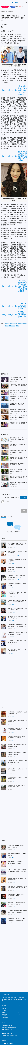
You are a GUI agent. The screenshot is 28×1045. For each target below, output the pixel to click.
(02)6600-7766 (8, 1029)
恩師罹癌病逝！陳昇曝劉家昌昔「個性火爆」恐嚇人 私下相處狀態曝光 (4, 411)
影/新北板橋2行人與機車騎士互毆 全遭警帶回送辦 (3, 722)
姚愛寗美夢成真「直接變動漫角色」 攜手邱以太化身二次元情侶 (3, 864)
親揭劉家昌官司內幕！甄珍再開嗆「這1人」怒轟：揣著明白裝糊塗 (4, 385)
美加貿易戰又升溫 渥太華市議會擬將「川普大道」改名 (3, 618)
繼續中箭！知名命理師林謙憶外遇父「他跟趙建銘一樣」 (4, 484)
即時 (17, 6)
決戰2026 (13, 6)
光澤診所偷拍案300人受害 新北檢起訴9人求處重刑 (3, 771)
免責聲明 (4, 1016)
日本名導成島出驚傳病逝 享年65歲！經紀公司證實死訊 (3, 896)
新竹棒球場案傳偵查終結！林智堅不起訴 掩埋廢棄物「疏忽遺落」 (3, 635)
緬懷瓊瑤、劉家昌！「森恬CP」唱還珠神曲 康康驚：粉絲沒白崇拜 (4, 405)
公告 (18, 1008)
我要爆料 (19, 1014)
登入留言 (23, 497)
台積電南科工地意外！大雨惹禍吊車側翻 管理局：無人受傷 (3, 763)
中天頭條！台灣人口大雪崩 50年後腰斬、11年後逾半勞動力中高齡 (3, 602)
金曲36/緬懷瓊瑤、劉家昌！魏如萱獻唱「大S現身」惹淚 (4, 379)
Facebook (5, 1043)
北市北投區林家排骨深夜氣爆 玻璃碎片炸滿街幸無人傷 (3, 714)
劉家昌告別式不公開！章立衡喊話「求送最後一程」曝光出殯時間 (4, 424)
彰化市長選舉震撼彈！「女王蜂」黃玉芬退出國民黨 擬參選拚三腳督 (3, 545)
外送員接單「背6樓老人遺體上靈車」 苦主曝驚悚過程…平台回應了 (3, 578)
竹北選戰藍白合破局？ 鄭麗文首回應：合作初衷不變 (3, 643)
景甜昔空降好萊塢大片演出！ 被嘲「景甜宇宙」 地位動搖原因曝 (3, 921)
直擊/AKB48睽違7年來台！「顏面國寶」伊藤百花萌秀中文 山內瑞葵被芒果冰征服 (3, 872)
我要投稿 (19, 1016)
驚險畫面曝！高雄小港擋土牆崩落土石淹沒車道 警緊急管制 (3, 787)
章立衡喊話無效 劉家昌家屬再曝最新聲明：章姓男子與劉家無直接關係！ (4, 417)
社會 (13, 716)
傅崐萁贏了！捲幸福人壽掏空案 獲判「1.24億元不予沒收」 (3, 610)
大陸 (14, 571)
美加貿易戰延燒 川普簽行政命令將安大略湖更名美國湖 (3, 651)
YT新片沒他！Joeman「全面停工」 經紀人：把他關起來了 (3, 847)
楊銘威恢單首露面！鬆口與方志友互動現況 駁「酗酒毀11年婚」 (4, 439)
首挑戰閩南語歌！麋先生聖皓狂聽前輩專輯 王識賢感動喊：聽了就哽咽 (3, 888)
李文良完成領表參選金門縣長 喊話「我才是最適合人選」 (3, 594)
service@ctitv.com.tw (12, 1035)
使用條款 (4, 1012)
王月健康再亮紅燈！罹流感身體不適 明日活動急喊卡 (3, 880)
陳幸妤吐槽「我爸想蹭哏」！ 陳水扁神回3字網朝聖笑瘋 (4, 471)
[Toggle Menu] (25, 6)
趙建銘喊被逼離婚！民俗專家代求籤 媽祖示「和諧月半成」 (4, 465)
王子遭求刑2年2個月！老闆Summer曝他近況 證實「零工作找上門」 (3, 912)
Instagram (7, 1043)
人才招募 (4, 1010)
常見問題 (19, 1010)
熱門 (20, 6)
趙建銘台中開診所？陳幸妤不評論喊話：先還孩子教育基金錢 (4, 458)
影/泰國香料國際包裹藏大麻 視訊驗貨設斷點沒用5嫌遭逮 (3, 754)
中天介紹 (4, 1008)
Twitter (2, 1043)
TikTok (12, 1043)
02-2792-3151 (10, 1033)
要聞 (23, 6)
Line (10, 1043)
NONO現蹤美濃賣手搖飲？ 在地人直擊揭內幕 (3, 586)
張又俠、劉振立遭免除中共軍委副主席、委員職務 (3, 569)
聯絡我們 (19, 1012)
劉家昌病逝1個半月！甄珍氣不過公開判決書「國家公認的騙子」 (4, 392)
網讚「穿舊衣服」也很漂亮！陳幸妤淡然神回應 (4, 446)
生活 (18, 555)
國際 (13, 620)
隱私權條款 (4, 1014)
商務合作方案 (5, 1017)
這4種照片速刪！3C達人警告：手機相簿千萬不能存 (3, 553)
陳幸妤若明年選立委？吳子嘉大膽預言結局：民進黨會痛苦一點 (4, 478)
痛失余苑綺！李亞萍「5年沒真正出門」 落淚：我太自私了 (3, 904)
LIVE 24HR (5, 6)
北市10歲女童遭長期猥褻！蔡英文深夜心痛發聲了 (3, 561)
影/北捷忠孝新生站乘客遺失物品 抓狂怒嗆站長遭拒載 (3, 746)
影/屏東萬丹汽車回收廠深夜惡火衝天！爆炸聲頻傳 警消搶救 (3, 738)
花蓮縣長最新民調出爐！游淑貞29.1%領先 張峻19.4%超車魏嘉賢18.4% (3, 626)
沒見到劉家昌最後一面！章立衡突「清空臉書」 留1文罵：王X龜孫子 (4, 398)
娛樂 (14, 849)
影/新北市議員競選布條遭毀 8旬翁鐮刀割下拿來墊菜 (3, 779)
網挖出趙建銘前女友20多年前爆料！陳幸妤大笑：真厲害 (4, 452)
